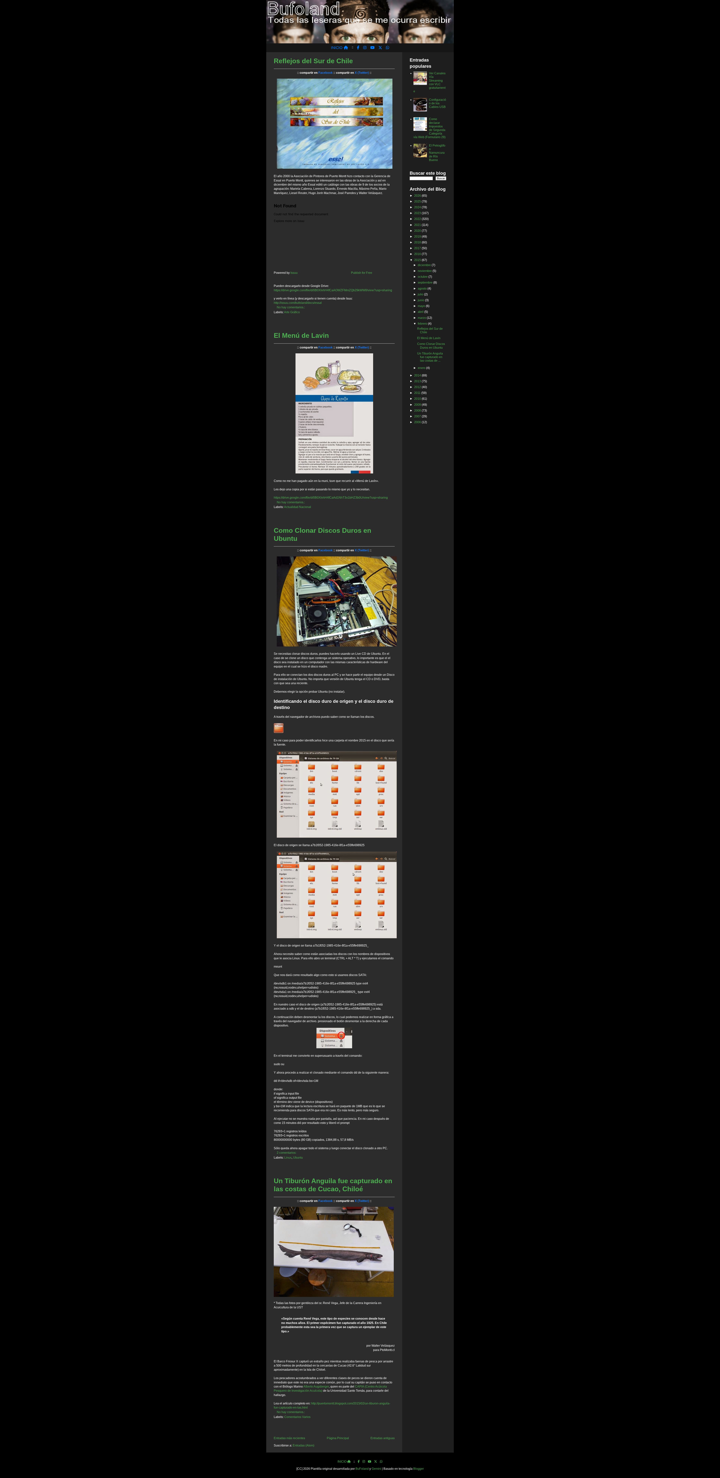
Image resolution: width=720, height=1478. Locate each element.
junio (421, 300)
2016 (418, 254)
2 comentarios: (287, 1152)
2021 (418, 225)
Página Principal (338, 1438)
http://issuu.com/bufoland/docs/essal (298, 302)
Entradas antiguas (382, 1438)
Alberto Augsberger (316, 1386)
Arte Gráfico (292, 312)
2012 (418, 387)
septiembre (425, 282)
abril (421, 311)
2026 (418, 195)
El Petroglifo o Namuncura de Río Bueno (437, 153)
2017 (418, 248)
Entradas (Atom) (303, 1445)
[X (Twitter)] (375, 1461)
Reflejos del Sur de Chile (313, 61)
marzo (422, 317)
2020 (418, 230)
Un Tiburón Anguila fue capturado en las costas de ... (430, 357)
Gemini (376, 1468)
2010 (418, 398)
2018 (418, 242)
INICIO (337, 48)
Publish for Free (361, 272)
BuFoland (362, 1468)
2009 (418, 404)
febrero (423, 323)
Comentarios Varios (297, 1417)
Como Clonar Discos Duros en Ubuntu (322, 534)
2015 (418, 260)
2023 (418, 213)
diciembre (425, 265)
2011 (417, 392)
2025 (418, 201)
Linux (288, 1157)
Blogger (418, 1468)
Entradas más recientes (289, 1438)
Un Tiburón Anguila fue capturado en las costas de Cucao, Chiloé (333, 1185)
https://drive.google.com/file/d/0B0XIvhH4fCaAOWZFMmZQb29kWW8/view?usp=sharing (333, 290)
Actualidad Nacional (297, 507)
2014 (418, 375)
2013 (418, 381)
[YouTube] (369, 1461)
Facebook (325, 72)
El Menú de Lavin (301, 335)
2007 (418, 416)
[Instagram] (363, 1461)
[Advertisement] (428, 486)
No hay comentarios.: (291, 307)
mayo (422, 306)
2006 (418, 422)
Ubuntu (298, 1157)
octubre (423, 276)
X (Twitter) (362, 72)
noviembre (425, 270)
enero (422, 368)
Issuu (294, 272)
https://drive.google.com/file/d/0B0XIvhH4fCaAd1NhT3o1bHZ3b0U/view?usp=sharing (331, 497)
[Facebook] (359, 1461)
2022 (418, 218)
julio (421, 294)
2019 (418, 236)
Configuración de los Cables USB (437, 103)
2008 (418, 410)
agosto (423, 288)
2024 (418, 207)
